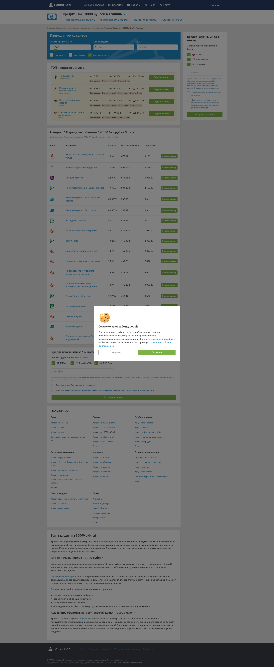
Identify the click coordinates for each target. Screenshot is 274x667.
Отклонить (117, 352)
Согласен (157, 352)
